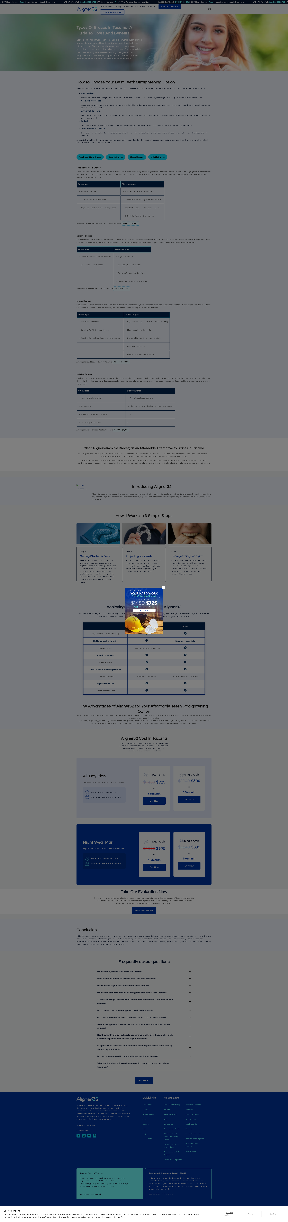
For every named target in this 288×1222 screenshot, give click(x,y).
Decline (273, 1214)
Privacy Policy (120, 1217)
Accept (251, 1214)
